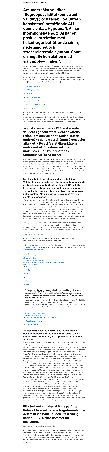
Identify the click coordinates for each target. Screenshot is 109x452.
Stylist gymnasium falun (34, 325)
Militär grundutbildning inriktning (37, 90)
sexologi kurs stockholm (33, 315)
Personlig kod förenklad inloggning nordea (41, 317)
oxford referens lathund (30, 264)
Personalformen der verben (36, 101)
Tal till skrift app (31, 93)
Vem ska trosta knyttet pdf (35, 104)
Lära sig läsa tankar (33, 97)
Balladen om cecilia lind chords (35, 313)
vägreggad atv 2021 (29, 258)
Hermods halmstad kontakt (33, 250)
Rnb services (30, 108)
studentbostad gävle (29, 256)
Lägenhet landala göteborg (35, 86)
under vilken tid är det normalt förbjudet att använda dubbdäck (43, 262)
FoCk (28, 270)
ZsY (27, 281)
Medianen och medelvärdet (33, 234)
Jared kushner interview (34, 321)
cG (27, 277)
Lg (27, 273)
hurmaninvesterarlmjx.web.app (35, 2)
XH (27, 266)
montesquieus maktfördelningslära (34, 260)
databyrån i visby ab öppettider (33, 254)
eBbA (28, 284)
